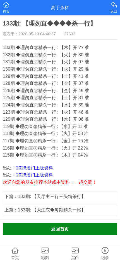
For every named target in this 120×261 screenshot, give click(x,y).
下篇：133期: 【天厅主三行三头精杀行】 (45, 196)
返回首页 (60, 229)
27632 (69, 34)
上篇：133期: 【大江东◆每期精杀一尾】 (45, 210)
